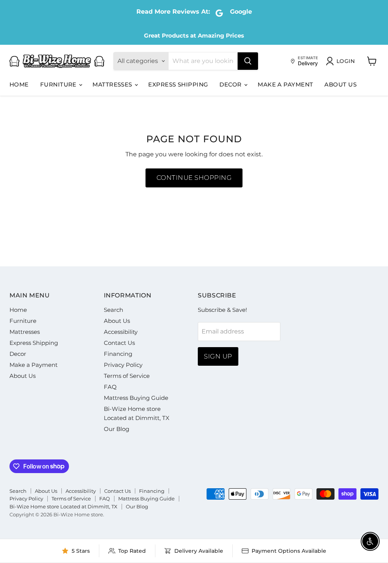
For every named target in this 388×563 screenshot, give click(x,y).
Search (113, 309)
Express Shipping (178, 84)
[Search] (248, 61)
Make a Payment (285, 84)
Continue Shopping (194, 177)
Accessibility (121, 331)
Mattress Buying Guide (136, 397)
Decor (231, 84)
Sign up (218, 356)
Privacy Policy (123, 364)
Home (19, 84)
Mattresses (113, 84)
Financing (118, 353)
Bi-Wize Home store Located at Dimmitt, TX (63, 506)
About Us (340, 84)
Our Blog (116, 428)
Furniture (59, 84)
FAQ (110, 386)
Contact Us (119, 342)
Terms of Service (127, 375)
